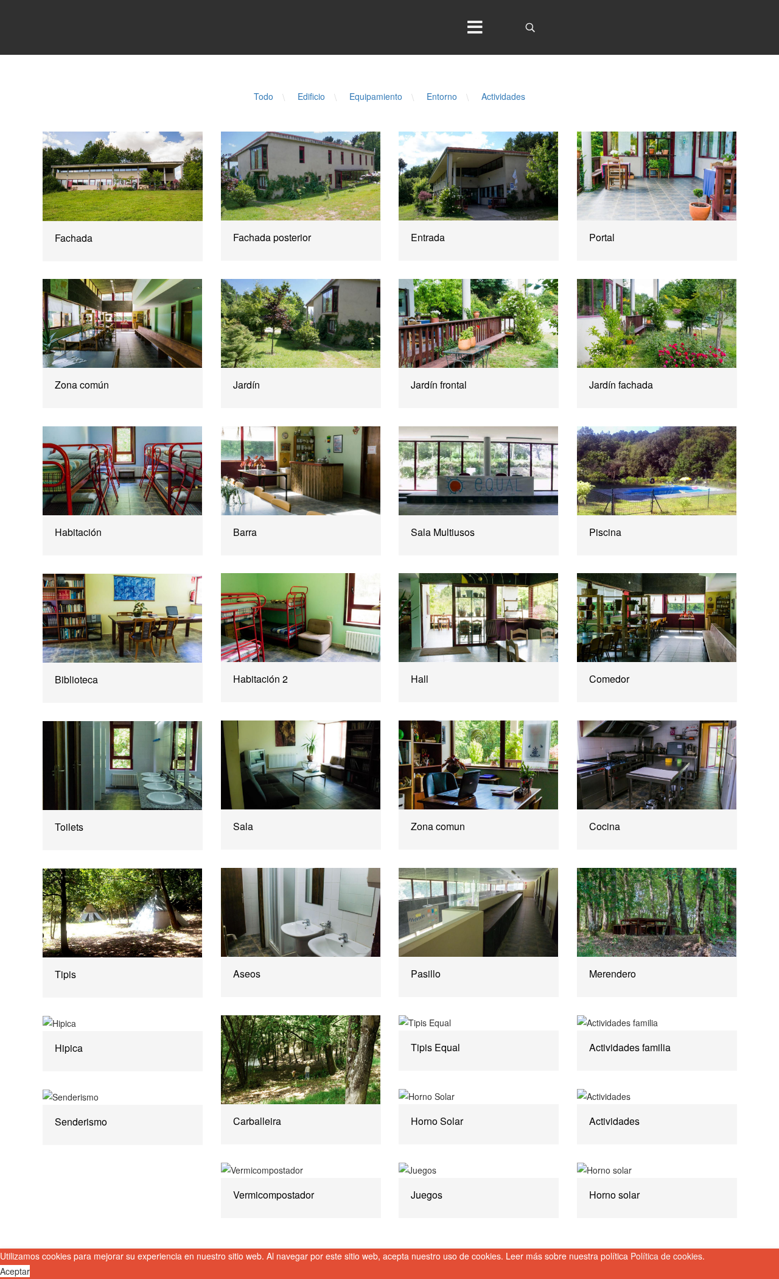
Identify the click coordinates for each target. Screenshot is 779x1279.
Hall (419, 679)
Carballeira (257, 1121)
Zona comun (438, 826)
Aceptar (15, 1271)
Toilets (69, 827)
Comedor (609, 679)
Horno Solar (437, 1121)
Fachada (74, 238)
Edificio (311, 96)
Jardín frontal (439, 385)
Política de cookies (666, 1256)
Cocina (604, 826)
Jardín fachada (621, 385)
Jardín (246, 385)
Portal (602, 237)
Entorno (442, 96)
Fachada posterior (272, 237)
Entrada (428, 237)
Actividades (503, 96)
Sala (243, 826)
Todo (263, 96)
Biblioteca (76, 679)
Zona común (82, 385)
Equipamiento (375, 96)
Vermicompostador (273, 1195)
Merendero (612, 974)
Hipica (69, 1048)
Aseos (246, 974)
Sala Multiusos (443, 532)
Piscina (605, 532)
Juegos (426, 1195)
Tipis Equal (435, 1047)
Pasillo (426, 974)
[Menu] (474, 27)
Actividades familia (630, 1047)
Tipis (65, 974)
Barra (245, 532)
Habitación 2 (260, 679)
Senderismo (81, 1122)
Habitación (78, 532)
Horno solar (614, 1195)
